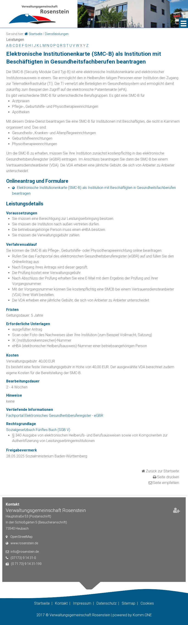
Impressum (82, 603)
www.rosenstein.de (24, 543)
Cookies (147, 603)
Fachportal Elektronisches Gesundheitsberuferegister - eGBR (54, 415)
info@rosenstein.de (25, 551)
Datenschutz (106, 603)
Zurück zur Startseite (162, 471)
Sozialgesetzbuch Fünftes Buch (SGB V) (38, 430)
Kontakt (61, 603)
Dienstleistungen (57, 34)
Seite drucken (168, 477)
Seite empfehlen (166, 483)
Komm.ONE (142, 615)
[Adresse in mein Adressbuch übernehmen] (176, 511)
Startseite (35, 34)
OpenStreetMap (21, 537)
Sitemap (128, 603)
